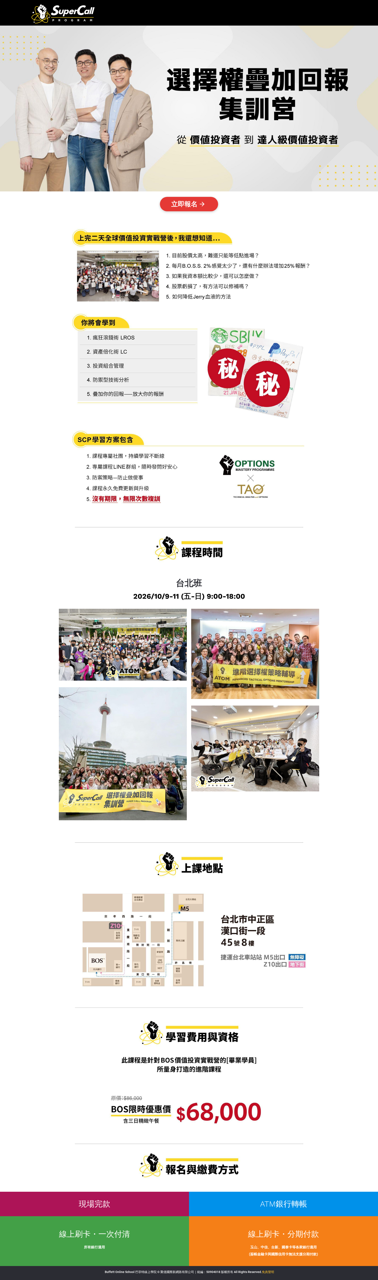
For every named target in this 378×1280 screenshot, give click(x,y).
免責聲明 (268, 1272)
